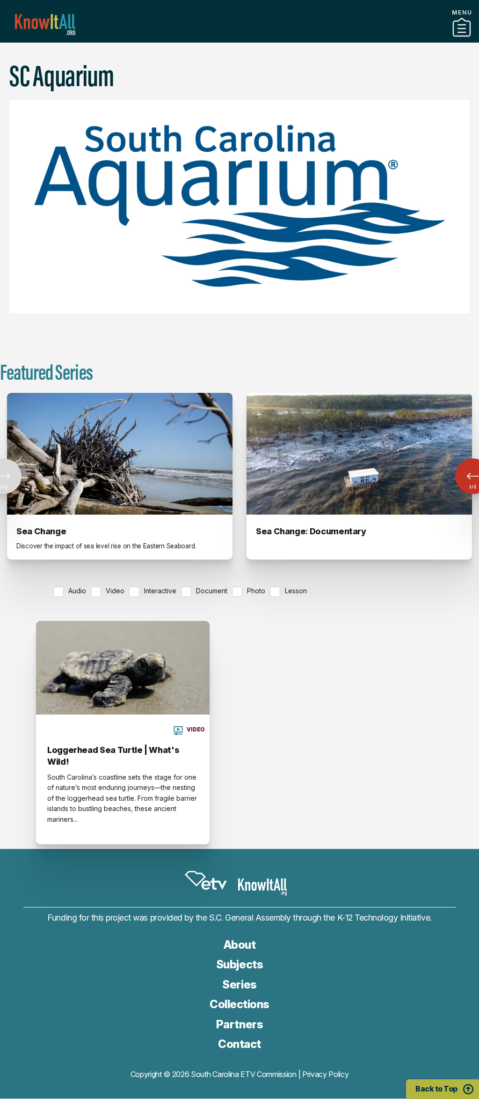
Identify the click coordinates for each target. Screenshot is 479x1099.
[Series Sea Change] (119, 454)
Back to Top (436, 1088)
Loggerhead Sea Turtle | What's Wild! (113, 755)
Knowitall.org (45, 24)
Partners (239, 39)
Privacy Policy (325, 1074)
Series (239, 984)
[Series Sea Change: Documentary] (359, 454)
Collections (239, 1004)
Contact (239, 1044)
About (240, 944)
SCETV (206, 880)
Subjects (239, 964)
